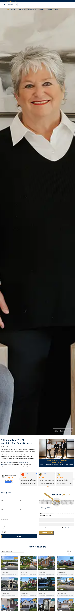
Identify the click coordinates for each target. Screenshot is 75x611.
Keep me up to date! (46, 532)
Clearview (18, 466)
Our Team (13, 9)
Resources (49, 9)
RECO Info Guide (7, 1)
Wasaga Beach (11, 466)
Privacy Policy (67, 527)
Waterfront (3, 531)
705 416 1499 (13, 1)
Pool (2, 529)
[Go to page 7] (47, 486)
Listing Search (41, 9)
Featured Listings (32, 9)
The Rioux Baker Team (10, 475)
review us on (8, 481)
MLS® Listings (8, 462)
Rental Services (22, 9)
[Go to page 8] (48, 486)
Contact (56, 9)
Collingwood (21, 462)
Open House (3, 532)
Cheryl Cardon (28, 473)
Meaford (6, 466)
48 (73, 554)
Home (8, 9)
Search (19, 536)
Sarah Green (63, 473)
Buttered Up (45, 473)
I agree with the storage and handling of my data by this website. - (56, 527)
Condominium (4, 528)
